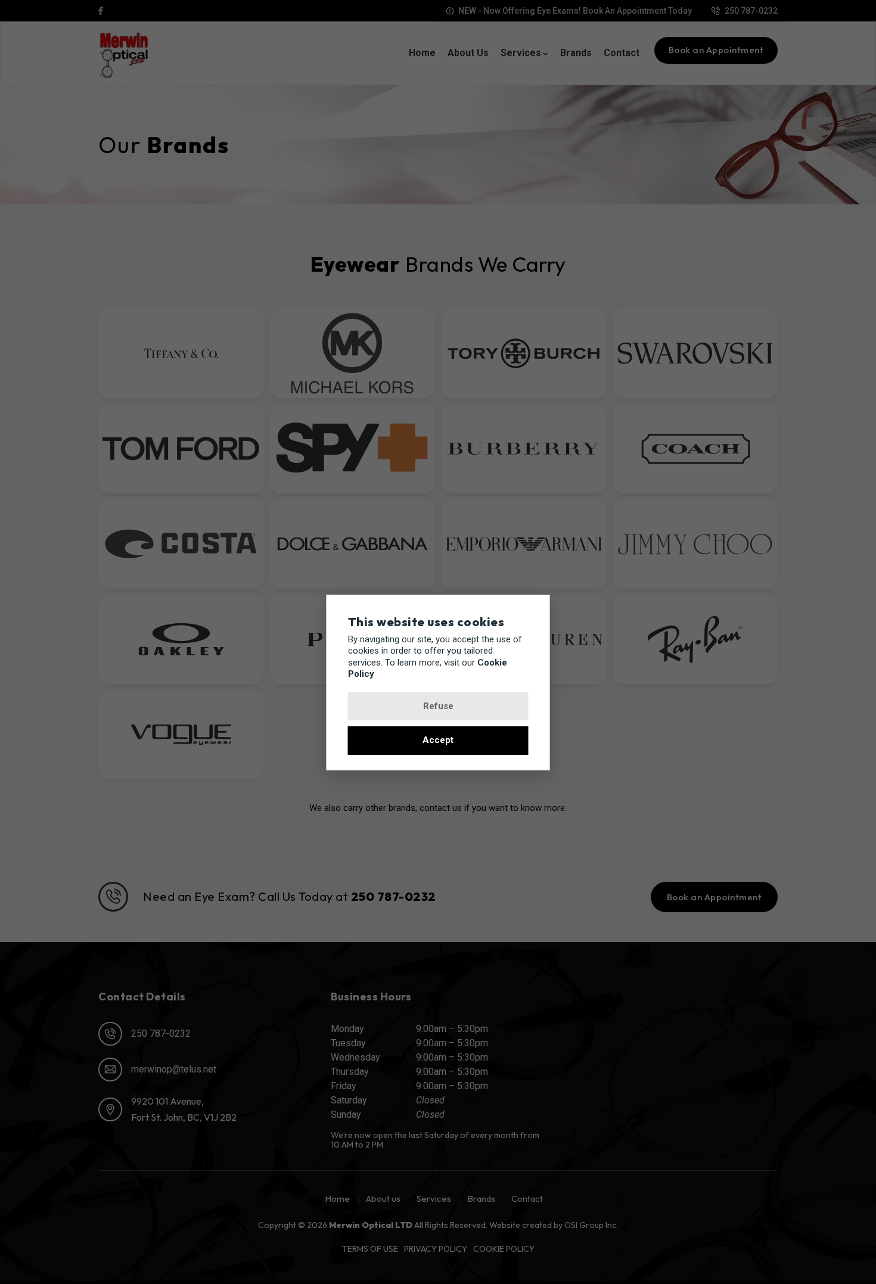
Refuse (438, 706)
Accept (438, 740)
